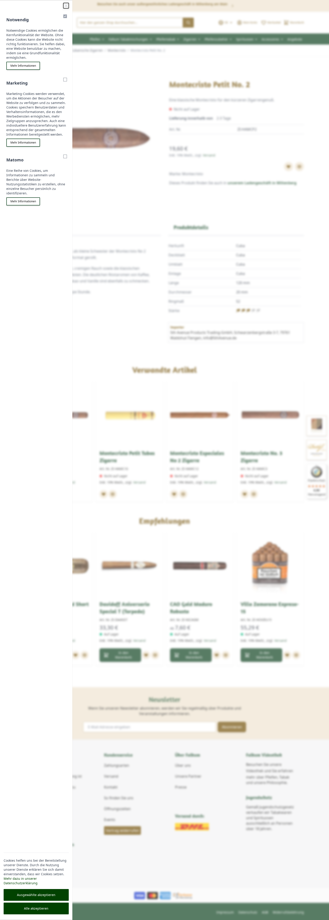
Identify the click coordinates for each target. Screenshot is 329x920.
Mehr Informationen (23, 66)
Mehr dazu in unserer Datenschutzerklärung (21, 880)
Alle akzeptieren (36, 908)
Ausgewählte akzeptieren (36, 895)
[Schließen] (66, 5)
